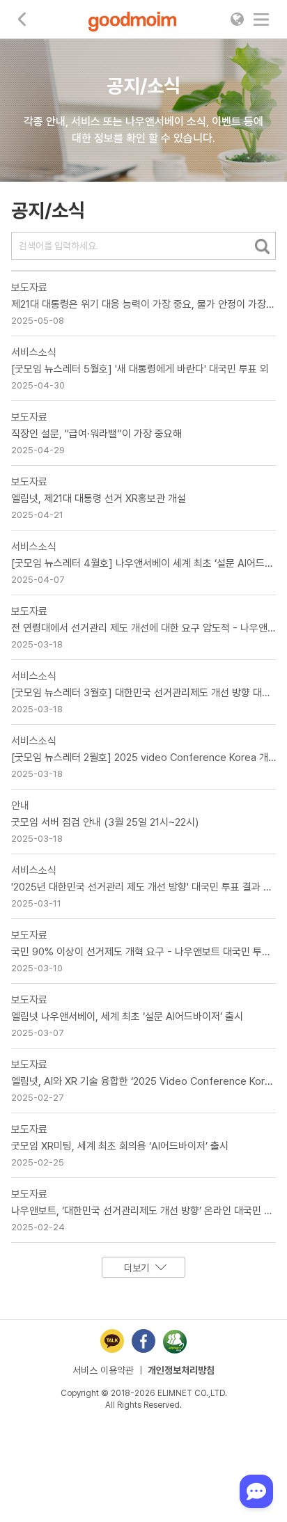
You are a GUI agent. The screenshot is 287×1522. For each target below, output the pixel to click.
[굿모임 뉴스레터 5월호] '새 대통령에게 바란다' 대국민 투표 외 (140, 369)
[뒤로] (23, 19)
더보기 (136, 1267)
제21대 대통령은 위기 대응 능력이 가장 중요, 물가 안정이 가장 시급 (149, 304)
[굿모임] (132, 21)
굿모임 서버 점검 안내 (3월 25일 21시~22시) (105, 822)
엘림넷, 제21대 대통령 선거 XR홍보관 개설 (98, 498)
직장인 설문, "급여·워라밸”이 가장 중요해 (96, 433)
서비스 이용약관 (103, 1370)
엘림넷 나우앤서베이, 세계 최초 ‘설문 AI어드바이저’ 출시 (127, 1016)
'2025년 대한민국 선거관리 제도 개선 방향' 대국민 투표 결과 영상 (146, 887)
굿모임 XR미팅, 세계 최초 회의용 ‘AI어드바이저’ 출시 (119, 1146)
